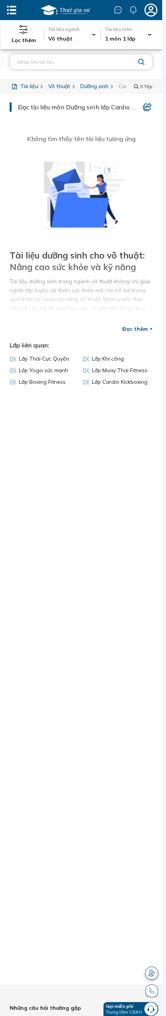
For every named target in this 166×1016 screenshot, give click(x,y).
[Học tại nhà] (65, 10)
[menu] (11, 10)
